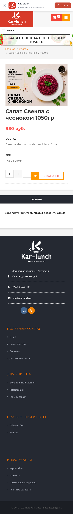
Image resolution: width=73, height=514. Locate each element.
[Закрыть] (4, 5)
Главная (10, 49)
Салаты (23, 49)
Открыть (62, 5)
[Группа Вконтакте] (24, 310)
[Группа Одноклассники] (31, 310)
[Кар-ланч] (17, 18)
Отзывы (36, 199)
